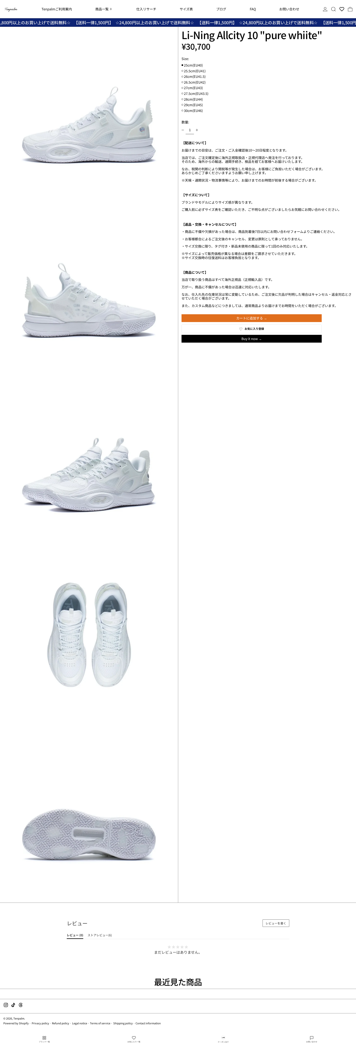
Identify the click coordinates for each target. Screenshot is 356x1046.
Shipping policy (123, 1023)
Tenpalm (18, 1018)
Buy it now (249, 338)
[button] (333, 9)
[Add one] (197, 130)
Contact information (148, 1023)
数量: (185, 122)
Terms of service (100, 1023)
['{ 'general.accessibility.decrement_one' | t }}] (183, 130)
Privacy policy (40, 1023)
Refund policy (60, 1023)
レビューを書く (276, 923)
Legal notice (79, 1023)
